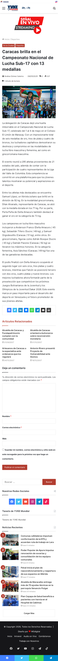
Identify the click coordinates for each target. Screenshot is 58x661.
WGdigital (35, 631)
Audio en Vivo (30, 636)
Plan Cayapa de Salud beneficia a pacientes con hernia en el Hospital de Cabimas (37, 599)
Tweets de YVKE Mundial (14, 519)
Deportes (15, 39)
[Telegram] (37, 310)
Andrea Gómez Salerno (14, 76)
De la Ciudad (8, 45)
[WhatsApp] (32, 310)
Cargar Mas (29, 613)
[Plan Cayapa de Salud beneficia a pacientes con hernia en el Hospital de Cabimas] (10, 600)
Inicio (6, 39)
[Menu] (3, 9)
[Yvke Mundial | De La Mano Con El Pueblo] (19, 8)
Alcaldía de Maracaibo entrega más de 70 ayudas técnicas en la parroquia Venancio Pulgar (37, 585)
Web (4, 438)
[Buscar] (54, 9)
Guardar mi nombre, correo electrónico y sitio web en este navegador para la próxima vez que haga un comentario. (28, 454)
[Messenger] (26, 310)
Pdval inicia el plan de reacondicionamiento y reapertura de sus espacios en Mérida (38, 570)
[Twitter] (15, 310)
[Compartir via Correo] (43, 310)
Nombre (6, 416)
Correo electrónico (12, 427)
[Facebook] (9, 310)
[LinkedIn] (20, 310)
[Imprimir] (49, 310)
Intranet (18, 636)
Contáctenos (45, 636)
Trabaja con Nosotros (29, 641)
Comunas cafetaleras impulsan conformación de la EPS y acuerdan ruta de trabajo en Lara (37, 539)
